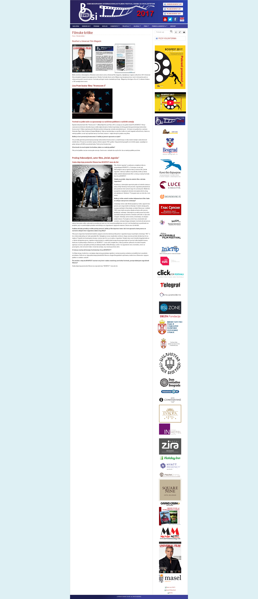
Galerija (136, 26)
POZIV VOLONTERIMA (167, 38)
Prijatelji (125, 26)
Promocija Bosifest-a (159, 26)
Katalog (104, 26)
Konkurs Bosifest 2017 (174, 4)
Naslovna (76, 26)
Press (145, 26)
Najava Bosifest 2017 (174, 14)
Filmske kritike (80, 36)
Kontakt (173, 26)
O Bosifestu (114, 26)
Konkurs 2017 (86, 26)
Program (96, 26)
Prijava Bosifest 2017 (174, 9)
